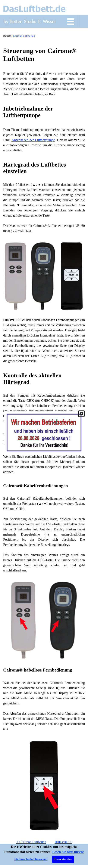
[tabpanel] (44, 35)
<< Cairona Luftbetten (31, 842)
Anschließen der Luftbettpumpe (33, 140)
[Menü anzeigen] (70, 21)
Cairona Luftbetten (24, 35)
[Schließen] (81, 413)
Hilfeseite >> (63, 842)
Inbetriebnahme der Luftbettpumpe (28, 111)
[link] (44, 432)
